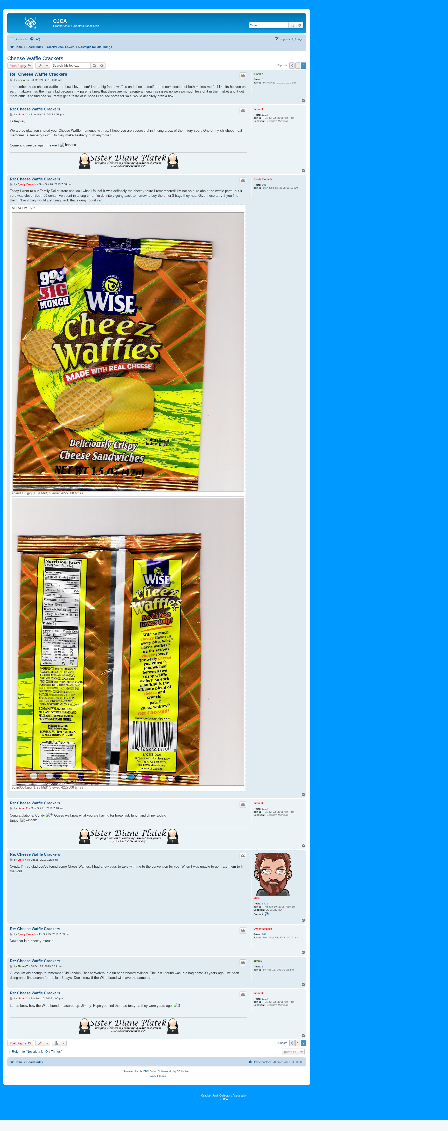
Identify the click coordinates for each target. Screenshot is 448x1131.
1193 (265, 114)
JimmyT (259, 960)
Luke (257, 897)
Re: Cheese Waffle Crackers (38, 74)
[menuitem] (35, 39)
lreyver (258, 73)
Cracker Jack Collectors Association (224, 1095)
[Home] (31, 22)
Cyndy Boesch (263, 179)
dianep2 (259, 109)
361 (264, 184)
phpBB (143, 1071)
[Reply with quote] (243, 75)
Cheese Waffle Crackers (35, 58)
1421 (265, 903)
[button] (292, 65)
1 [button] (298, 65)
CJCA (224, 1099)
